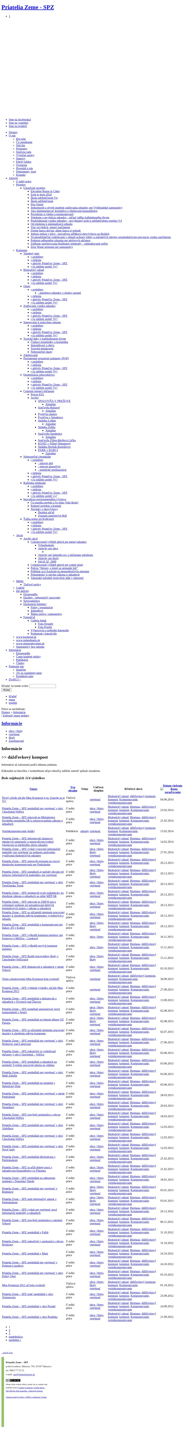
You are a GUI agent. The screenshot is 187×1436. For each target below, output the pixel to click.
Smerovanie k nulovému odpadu (42, 322)
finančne (21, 669)
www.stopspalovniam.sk (30, 643)
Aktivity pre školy (48, 558)
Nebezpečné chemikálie (37, 456)
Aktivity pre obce (48, 548)
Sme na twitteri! (18, 126)
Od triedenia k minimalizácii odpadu (51, 224)
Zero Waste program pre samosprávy (52, 246)
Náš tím (20, 145)
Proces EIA (37, 394)
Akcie (19, 535)
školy (12, 737)
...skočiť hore (7, 1353)
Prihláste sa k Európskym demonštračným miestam (60, 571)
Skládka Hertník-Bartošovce (54, 446)
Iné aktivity (22, 591)
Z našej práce (23, 181)
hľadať (13, 696)
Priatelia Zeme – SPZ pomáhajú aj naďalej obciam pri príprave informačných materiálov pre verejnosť (33, 873)
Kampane (21, 250)
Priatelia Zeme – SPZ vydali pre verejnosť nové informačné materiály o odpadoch (29, 1211)
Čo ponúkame (24, 142)
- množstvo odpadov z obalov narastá (59, 292)
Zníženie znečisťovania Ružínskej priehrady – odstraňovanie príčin (69, 243)
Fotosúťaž (29, 617)
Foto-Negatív (45, 623)
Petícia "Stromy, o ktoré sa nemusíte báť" (54, 568)
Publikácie (22, 659)
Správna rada (23, 151)
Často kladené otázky (28, 656)
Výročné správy (25, 155)
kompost (113, 799)
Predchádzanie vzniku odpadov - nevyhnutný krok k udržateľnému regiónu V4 (76, 220)
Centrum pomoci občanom (38, 391)
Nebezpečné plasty (41, 351)
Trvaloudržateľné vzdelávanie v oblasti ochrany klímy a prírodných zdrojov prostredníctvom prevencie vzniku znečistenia (101, 237)
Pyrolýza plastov (47, 414)
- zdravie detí (45, 463)
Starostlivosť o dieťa (42, 345)
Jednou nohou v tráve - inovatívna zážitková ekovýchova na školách (70, 233)
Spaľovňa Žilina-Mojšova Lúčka (57, 440)
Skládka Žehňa (46, 427)
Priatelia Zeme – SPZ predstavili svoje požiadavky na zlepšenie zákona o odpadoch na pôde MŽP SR (33, 894)
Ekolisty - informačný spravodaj (41, 597)
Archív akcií (30, 538)
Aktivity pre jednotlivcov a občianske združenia (65, 555)
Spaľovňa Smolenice (50, 433)
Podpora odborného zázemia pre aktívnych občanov (61, 240)
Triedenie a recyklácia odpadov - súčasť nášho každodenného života (70, 217)
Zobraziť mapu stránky (16, 715)
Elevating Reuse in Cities (45, 191)
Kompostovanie (128, 799)
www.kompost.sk (26, 636)
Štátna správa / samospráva (46, 614)
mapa (12, 699)
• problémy (37, 256)
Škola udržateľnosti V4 (44, 197)
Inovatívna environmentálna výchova (44, 499)
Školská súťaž (46, 512)
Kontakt (20, 174)
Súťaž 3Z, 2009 (47, 561)
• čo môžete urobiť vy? (44, 496)
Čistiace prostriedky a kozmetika (49, 342)
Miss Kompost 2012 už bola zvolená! (23, 1285)
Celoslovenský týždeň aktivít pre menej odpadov (59, 541)
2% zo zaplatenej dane (29, 672)
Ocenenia (21, 165)
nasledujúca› (16, 1336)
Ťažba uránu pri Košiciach (38, 518)
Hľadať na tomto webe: (15, 685)
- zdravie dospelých (49, 466)
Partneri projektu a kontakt (46, 505)
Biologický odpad (33, 269)
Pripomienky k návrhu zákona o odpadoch (55, 574)
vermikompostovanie (120, 802)
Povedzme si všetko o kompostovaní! (52, 214)
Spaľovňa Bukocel (49, 407)
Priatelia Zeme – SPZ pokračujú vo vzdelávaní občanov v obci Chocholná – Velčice (29, 1053)
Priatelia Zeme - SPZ (27, 7)
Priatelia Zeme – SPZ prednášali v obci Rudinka (30, 1316)
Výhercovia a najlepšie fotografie (50, 630)
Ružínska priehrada (34, 482)
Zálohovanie (30, 355)
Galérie (20, 587)
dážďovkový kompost (142, 796)
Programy (21, 148)
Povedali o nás (24, 168)
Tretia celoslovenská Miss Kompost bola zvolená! (30, 979)
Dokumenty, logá (26, 171)
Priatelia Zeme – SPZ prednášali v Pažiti (25, 1232)
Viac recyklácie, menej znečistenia (50, 227)
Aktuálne (50, 404)
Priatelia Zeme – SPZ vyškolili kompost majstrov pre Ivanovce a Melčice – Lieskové (32, 937)
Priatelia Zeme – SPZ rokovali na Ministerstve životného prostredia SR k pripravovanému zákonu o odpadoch (32, 820)
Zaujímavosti (16, 740)
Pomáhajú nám (24, 676)
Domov (13, 132)
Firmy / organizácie (42, 607)
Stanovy (21, 158)
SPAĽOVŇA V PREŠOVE (54, 401)
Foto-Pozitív (45, 627)
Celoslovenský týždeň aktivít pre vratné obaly (57, 564)
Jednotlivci (37, 610)
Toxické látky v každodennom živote (44, 338)
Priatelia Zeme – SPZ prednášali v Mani (25, 1253)
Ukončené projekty (34, 188)
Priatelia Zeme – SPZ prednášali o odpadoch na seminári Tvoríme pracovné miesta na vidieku (29, 1063)
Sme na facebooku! (20, 119)
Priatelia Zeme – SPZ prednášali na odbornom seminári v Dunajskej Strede (28, 1179)
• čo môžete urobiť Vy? (44, 266)
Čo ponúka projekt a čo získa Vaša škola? (55, 502)
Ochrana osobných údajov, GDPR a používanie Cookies (26, 1397)
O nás (12, 135)
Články (20, 663)
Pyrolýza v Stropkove (50, 417)
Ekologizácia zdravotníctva (39, 374)
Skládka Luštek (47, 420)
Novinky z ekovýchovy (44, 509)
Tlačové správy (32, 584)
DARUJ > (15, 679)
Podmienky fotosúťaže (44, 633)
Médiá (19, 581)
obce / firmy (16, 731)
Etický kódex (23, 161)
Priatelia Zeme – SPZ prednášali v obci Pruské (29, 1306)
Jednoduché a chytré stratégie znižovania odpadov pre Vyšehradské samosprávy (77, 207)
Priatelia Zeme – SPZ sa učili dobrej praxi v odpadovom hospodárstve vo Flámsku (27, 1169)
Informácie (15, 650)
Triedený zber (31, 253)
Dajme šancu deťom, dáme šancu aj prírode (56, 230)
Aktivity (13, 178)
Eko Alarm (37, 204)
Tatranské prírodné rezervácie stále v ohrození (57, 577)
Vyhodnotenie (46, 545)
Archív (35, 397)
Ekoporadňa (30, 594)
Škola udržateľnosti (42, 201)
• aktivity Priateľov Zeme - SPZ (49, 263)
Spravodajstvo (31, 600)
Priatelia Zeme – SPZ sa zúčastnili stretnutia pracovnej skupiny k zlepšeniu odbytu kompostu (33, 1032)
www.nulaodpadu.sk (28, 640)
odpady (84, 831)
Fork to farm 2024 (41, 194)
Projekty (21, 184)
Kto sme (21, 138)
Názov (33, 788)
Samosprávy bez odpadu (30, 646)
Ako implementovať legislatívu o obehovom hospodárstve (64, 210)
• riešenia (36, 260)
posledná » (15, 1340)
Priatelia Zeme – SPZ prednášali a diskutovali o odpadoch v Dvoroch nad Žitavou (29, 1000)
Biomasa (135, 806)
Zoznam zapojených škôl (52, 515)
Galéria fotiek (38, 620)
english (13, 702)
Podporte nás (16, 666)
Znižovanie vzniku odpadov (39, 305)
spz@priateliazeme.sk (24, 1374)
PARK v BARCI (48, 450)
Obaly (26, 286)
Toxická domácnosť (42, 348)
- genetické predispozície (52, 469)
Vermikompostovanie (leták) (18, 831)
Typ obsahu (72, 789)
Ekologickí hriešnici (34, 604)
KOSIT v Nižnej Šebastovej (54, 443)
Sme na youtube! (18, 122)
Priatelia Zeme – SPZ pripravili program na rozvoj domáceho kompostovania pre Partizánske (31, 863)
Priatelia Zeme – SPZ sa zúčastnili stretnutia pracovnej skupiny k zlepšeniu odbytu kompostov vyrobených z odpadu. (33, 915)
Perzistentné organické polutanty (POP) (46, 358)
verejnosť (14, 734)
